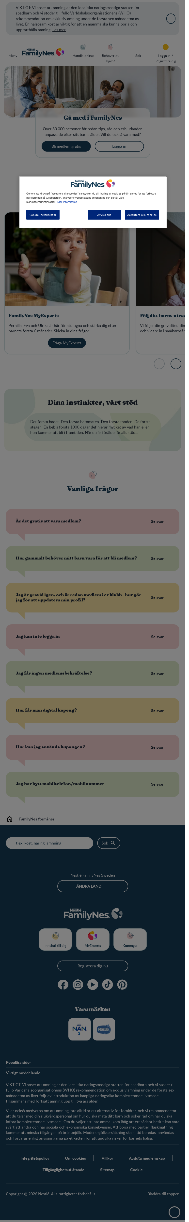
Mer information (67, 202)
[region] (93, 202)
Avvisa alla (104, 215)
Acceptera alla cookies (142, 215)
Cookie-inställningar (43, 215)
